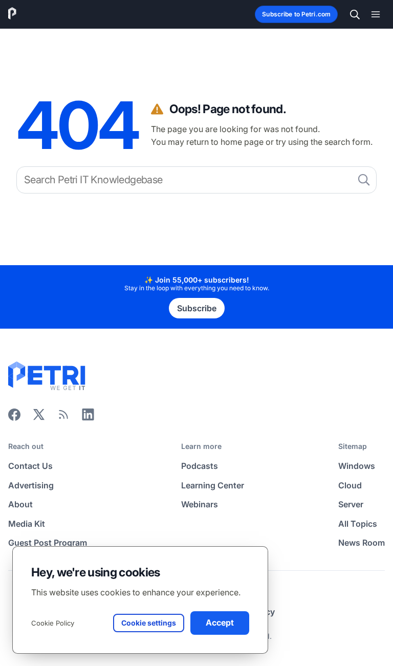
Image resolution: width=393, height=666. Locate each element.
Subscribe (196, 308)
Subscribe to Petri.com (296, 14)
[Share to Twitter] (39, 418)
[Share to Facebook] (14, 418)
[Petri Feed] (63, 418)
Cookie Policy (52, 623)
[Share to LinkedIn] (88, 418)
